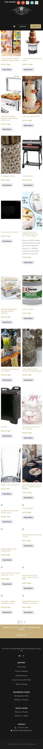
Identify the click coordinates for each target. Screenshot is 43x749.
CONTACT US (21, 635)
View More (7, 70)
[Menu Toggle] (14, 26)
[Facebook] (19, 655)
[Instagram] (23, 655)
